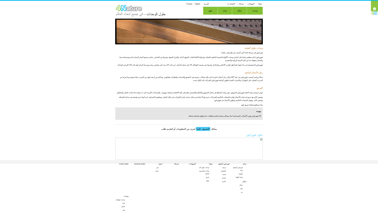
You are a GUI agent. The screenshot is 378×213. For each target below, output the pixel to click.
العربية (206, 4)
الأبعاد (123, 206)
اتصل (160, 164)
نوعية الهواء (239, 177)
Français (189, 4)
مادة (123, 203)
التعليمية (223, 171)
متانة (225, 11)
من (242, 192)
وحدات (255, 11)
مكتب (157, 171)
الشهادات (250, 4)
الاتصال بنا (231, 4)
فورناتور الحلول (223, 164)
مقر (157, 167)
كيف (241, 188)
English (197, 4)
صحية (224, 174)
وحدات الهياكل (120, 200)
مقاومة (241, 174)
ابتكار (244, 181)
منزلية (224, 167)
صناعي (224, 178)
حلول (210, 11)
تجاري (224, 181)
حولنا (260, 4)
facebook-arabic (139, 164)
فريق (207, 177)
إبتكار (239, 11)
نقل (124, 210)
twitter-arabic (123, 164)
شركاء (241, 4)
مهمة (207, 180)
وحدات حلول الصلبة (203, 167)
